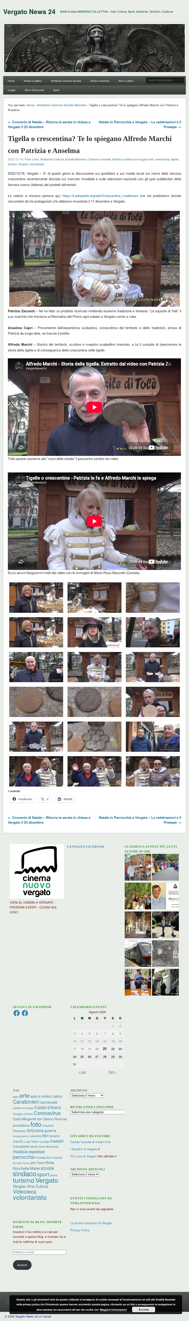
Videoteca (24, 1191)
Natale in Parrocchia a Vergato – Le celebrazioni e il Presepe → (140, 124)
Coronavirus (47, 1112)
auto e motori (41, 1096)
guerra (50, 1130)
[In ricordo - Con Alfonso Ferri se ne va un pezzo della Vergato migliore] (165, 897)
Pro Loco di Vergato (83, 1156)
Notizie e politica (33, 81)
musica (20, 1151)
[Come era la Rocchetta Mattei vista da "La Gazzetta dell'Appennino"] (165, 954)
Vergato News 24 (29, 11)
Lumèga (44, 1141)
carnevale (49, 1102)
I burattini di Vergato (83, 1149)
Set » (112, 1072)
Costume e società (99, 159)
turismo (12, 164)
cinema (28, 1114)
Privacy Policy (80, 1230)
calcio (57, 1096)
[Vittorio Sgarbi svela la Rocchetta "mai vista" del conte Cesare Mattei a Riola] (165, 983)
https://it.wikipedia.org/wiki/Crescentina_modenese (100, 195)
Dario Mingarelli (24, 1118)
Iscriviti (22, 1265)
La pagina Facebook (85, 846)
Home (11, 81)
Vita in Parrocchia (34, 90)
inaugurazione (20, 1136)
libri (45, 1135)
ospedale (36, 1151)
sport (43, 1174)
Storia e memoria (99, 81)
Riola (49, 1162)
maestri (57, 1141)
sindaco (24, 1173)
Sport (56, 90)
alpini (15, 1096)
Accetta (144, 1309)
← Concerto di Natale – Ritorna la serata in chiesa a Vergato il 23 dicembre (49, 124)
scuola (47, 1168)
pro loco (37, 1162)
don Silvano (45, 1119)
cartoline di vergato (23, 1108)
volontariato (37, 164)
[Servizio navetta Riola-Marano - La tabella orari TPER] (138, 954)
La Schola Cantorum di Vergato (91, 1223)
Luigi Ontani (31, 1141)
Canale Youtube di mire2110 (89, 1142)
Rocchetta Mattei (26, 1168)
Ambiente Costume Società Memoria (61, 105)
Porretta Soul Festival (48, 1157)
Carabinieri (26, 1101)
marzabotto (21, 1146)
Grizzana (35, 1130)
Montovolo (52, 1146)
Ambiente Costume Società (66, 81)
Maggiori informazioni (113, 1309)
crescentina (162, 159)
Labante (35, 1136)
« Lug (82, 1072)
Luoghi (11, 90)
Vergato (23, 164)
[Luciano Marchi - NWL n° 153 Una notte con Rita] (138, 925)
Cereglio (18, 1114)
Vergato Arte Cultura (30, 1186)
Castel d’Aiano (48, 1107)
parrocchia (23, 1156)
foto (35, 1124)
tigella (175, 159)
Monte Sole (37, 1146)
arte (24, 1095)
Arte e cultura (125, 81)
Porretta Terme (21, 1163)
